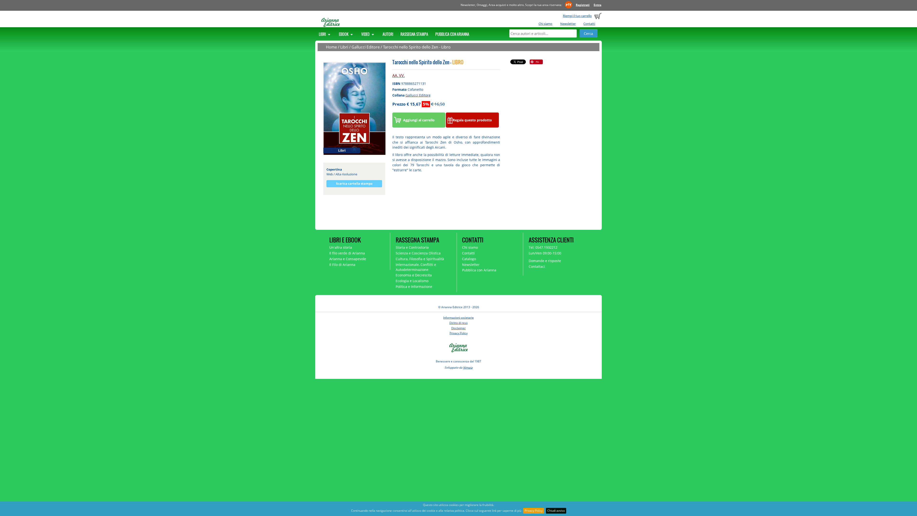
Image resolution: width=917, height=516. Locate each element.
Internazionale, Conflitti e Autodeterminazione (416, 267)
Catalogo (469, 259)
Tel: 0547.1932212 (543, 247)
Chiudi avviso (556, 511)
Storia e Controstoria (412, 247)
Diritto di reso (458, 323)
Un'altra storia (340, 247)
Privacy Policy (534, 511)
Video (365, 34)
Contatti (589, 24)
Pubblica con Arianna (452, 34)
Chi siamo (545, 24)
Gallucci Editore (366, 47)
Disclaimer (458, 328)
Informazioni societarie (458, 318)
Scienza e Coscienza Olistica (418, 253)
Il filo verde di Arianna (347, 253)
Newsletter (568, 24)
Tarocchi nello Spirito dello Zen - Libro (417, 47)
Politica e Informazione (414, 286)
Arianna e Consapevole (347, 259)
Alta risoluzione (346, 174)
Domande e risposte (545, 260)
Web (329, 174)
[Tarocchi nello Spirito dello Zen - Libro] (354, 108)
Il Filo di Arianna (342, 264)
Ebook (344, 34)
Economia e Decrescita (414, 275)
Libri (323, 34)
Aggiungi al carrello (419, 120)
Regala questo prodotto (472, 120)
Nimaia (468, 368)
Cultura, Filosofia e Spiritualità (420, 259)
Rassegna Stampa (414, 34)
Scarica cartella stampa (354, 183)
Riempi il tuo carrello (577, 16)
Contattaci (537, 266)
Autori (388, 34)
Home (331, 47)
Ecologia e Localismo (412, 281)
